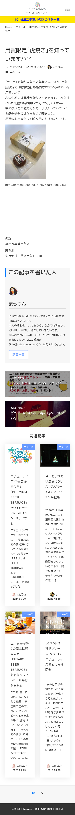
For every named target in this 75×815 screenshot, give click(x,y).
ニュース (15, 71)
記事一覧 (18, 354)
